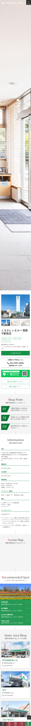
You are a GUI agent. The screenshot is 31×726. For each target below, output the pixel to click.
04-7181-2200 (17, 363)
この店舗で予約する (15, 353)
